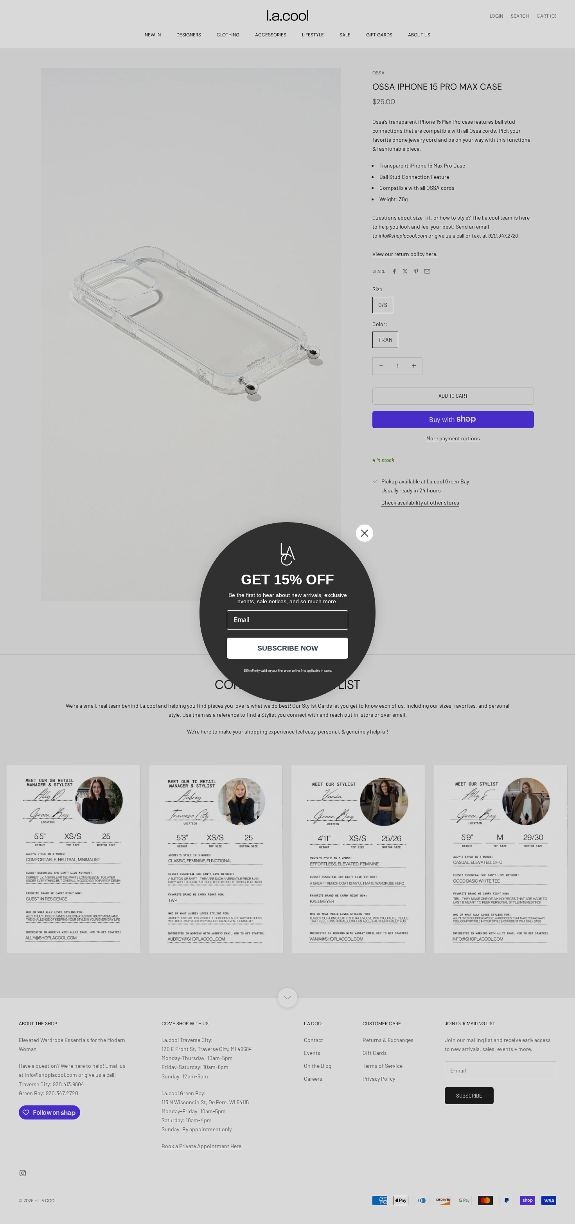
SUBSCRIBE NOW (287, 648)
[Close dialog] (364, 533)
